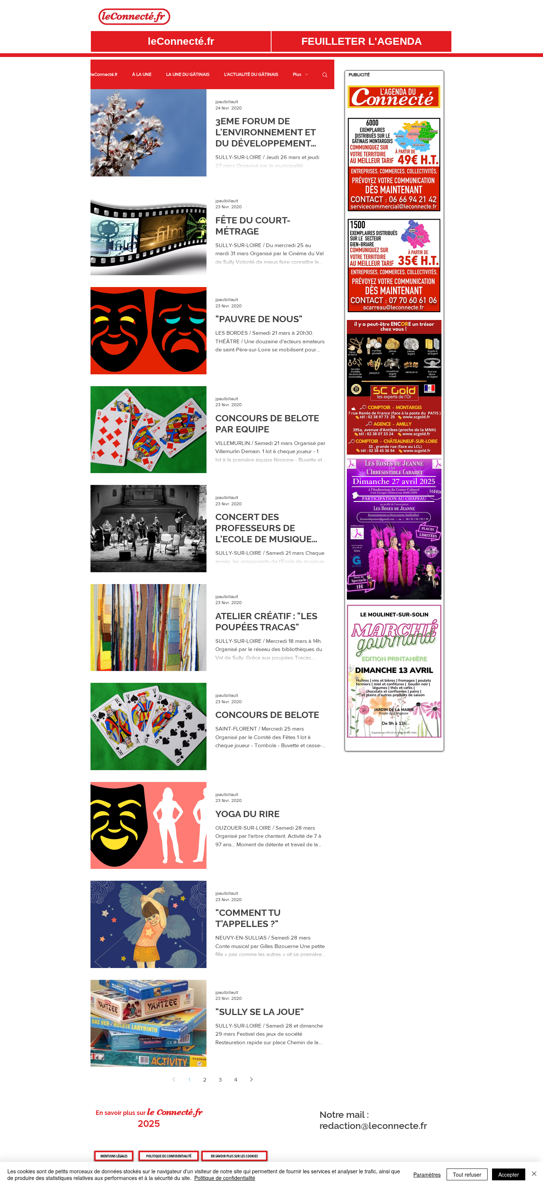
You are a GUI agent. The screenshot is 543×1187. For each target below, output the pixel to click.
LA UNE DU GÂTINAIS (187, 74)
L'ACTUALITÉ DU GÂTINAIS (251, 74)
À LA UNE (141, 74)
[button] (361, 41)
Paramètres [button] (427, 1174)
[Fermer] (534, 1174)
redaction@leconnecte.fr (373, 1125)
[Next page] (251, 1079)
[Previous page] (173, 1079)
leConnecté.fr (103, 74)
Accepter (508, 1174)
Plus (297, 74)
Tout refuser (467, 1174)
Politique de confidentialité (224, 1177)
